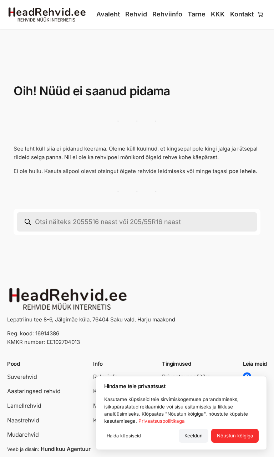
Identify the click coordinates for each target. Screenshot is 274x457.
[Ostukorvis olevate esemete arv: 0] (260, 14)
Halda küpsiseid (124, 435)
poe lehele (242, 171)
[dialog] (181, 413)
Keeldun (193, 435)
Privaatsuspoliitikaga (161, 421)
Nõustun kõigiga (235, 435)
